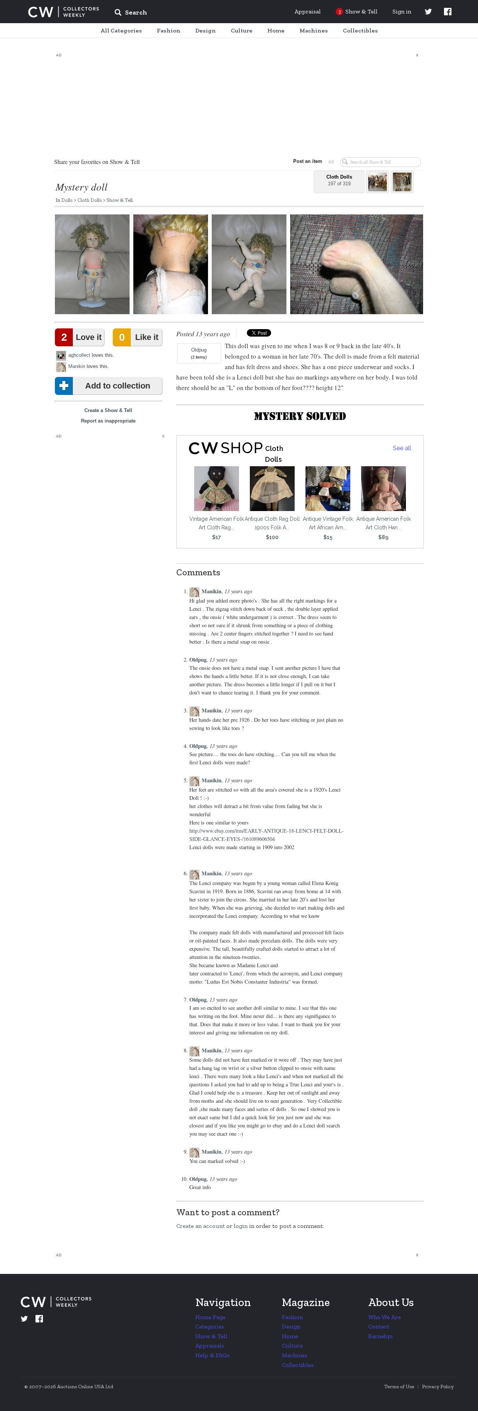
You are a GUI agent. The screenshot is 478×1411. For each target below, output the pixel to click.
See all (402, 448)
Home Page (210, 1317)
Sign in (401, 11)
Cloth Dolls (89, 200)
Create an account (200, 1225)
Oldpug (199, 350)
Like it (138, 337)
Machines (294, 1355)
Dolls (67, 200)
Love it (81, 337)
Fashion (292, 1317)
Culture (292, 1345)
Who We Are (384, 1317)
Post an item (307, 160)
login (241, 1225)
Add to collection (117, 385)
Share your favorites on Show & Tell (97, 161)
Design (291, 1326)
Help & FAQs (212, 1355)
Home (290, 1336)
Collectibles (298, 1364)
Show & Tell (119, 200)
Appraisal (308, 11)
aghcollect (79, 355)
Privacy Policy (438, 1386)
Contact (378, 1326)
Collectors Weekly (63, 12)
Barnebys (380, 1336)
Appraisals (209, 1345)
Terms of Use (399, 1386)
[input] (185, 13)
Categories (209, 1326)
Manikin (76, 366)
